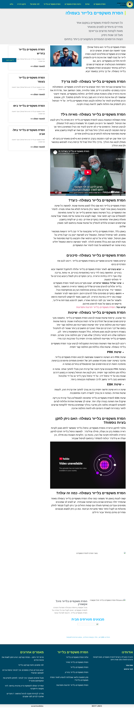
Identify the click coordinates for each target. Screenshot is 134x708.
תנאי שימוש (128, 669)
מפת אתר (129, 665)
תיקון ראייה (21, 4)
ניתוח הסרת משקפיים (73, 4)
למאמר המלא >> (38, 66)
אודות (87, 4)
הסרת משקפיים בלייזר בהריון (76, 672)
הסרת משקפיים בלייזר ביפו (29, 105)
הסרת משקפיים (100, 4)
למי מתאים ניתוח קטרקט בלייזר (31, 665)
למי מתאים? (34, 4)
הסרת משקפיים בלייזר (52, 4)
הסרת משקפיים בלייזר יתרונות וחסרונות (95, 307)
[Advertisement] (88, 530)
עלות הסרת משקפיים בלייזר (77, 657)
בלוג (11, 4)
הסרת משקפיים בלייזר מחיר (77, 662)
